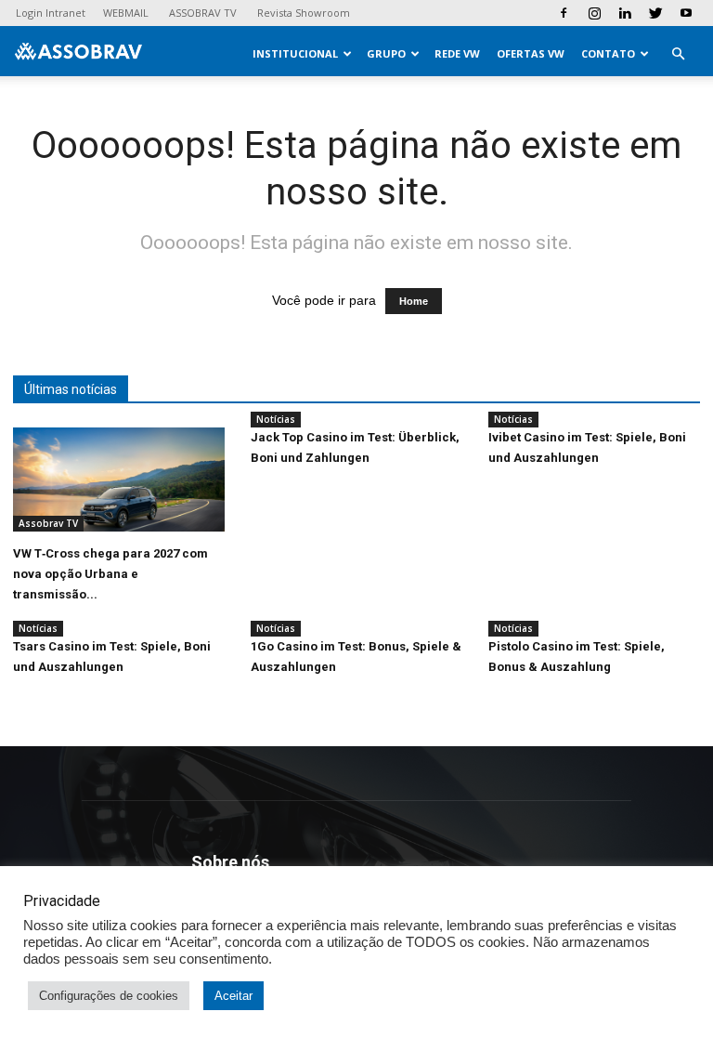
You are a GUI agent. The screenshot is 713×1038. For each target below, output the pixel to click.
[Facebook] (563, 13)
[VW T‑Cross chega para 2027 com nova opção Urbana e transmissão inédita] (119, 479)
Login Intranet (50, 13)
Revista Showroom (303, 13)
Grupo (386, 53)
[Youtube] (686, 13)
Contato (608, 53)
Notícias (275, 419)
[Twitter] (655, 13)
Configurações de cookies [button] (108, 996)
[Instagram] (594, 13)
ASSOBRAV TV (203, 13)
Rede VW (457, 53)
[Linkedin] (625, 13)
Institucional (295, 53)
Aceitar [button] (233, 996)
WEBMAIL (126, 13)
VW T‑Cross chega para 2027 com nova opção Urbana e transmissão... (110, 573)
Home (413, 301)
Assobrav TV (48, 523)
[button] (677, 54)
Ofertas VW (530, 53)
